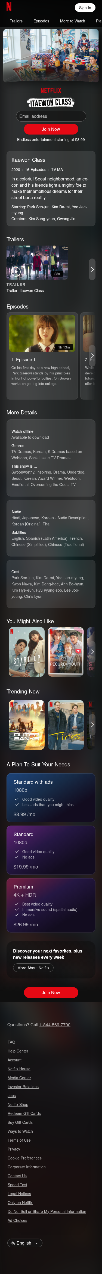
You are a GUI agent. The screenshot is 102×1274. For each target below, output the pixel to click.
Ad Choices (17, 1220)
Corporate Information (27, 1166)
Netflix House (19, 1068)
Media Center (19, 1077)
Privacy (14, 1149)
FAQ (11, 1042)
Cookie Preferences (25, 1158)
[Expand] (77, 71)
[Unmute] (25, 71)
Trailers (16, 21)
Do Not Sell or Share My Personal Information (47, 1211)
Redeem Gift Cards (24, 1113)
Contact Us (17, 1175)
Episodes (41, 21)
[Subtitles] (90, 71)
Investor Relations (23, 1086)
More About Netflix (33, 967)
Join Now (51, 129)
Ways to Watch (20, 1131)
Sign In (85, 7)
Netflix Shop (18, 1104)
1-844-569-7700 (54, 1024)
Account (14, 1059)
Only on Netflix (20, 1202)
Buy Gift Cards (20, 1122)
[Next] (92, 269)
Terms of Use (19, 1140)
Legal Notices (19, 1193)
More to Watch (72, 21)
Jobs (12, 1095)
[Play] (12, 71)
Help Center (18, 1051)
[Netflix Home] (27, 7)
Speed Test (17, 1184)
